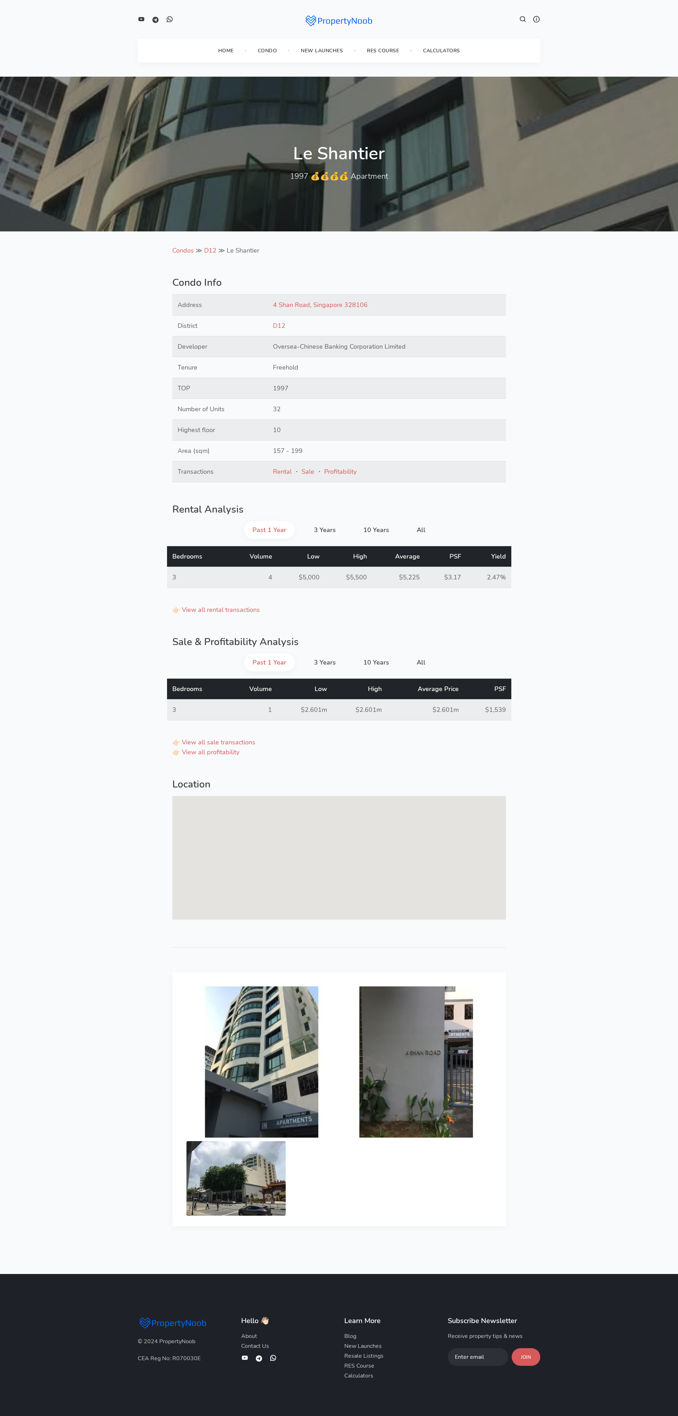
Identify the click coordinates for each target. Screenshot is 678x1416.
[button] (523, 20)
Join (526, 1357)
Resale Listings (363, 1356)
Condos (183, 250)
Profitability (340, 471)
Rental (282, 471)
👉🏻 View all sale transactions (213, 742)
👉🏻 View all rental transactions (216, 610)
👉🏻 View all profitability (205, 752)
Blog (350, 1336)
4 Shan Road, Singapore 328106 (320, 305)
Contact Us (255, 1346)
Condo (267, 50)
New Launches (322, 50)
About (249, 1336)
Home (226, 50)
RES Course (383, 50)
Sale (308, 471)
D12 (210, 250)
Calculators (441, 50)
